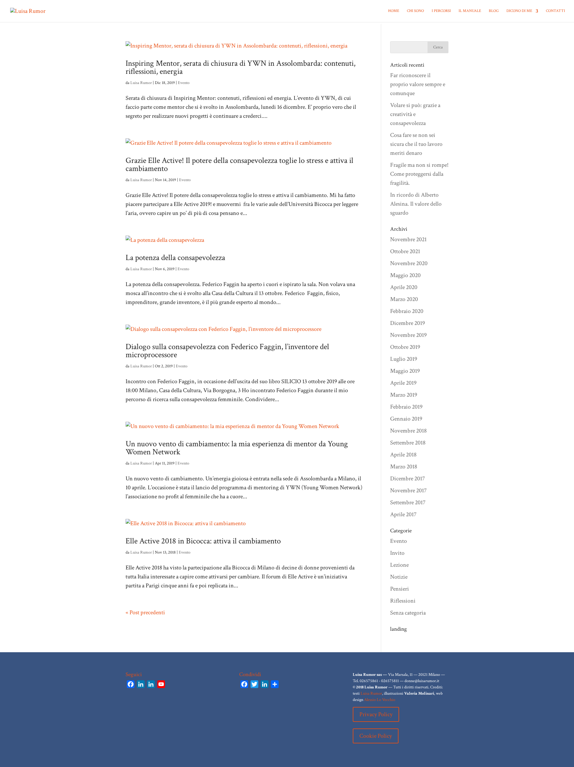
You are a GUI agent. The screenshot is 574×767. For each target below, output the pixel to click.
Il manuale (470, 11)
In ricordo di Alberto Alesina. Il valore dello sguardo (416, 204)
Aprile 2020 (403, 287)
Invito (397, 553)
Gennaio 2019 (406, 419)
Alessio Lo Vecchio (379, 699)
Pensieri (399, 589)
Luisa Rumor (141, 82)
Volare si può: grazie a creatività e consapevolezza (415, 114)
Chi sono (415, 11)
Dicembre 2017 (407, 478)
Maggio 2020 (405, 275)
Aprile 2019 (403, 383)
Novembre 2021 (408, 239)
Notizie (398, 577)
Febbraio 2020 (406, 311)
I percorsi (441, 11)
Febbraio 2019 (406, 407)
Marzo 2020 (404, 299)
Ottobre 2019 (405, 347)
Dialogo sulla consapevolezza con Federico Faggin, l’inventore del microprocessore (227, 350)
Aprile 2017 (403, 514)
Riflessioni (403, 601)
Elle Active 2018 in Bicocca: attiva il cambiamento (203, 541)
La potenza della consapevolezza (175, 257)
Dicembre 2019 (407, 323)
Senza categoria (408, 613)
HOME (393, 11)
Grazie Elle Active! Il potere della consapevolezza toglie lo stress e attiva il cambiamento (239, 164)
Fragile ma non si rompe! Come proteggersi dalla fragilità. (419, 174)
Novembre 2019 (408, 335)
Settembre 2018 (407, 443)
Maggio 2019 (405, 371)
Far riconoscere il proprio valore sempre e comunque (417, 84)
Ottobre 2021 (405, 251)
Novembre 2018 (408, 431)
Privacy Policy (376, 714)
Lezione (399, 565)
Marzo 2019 (403, 395)
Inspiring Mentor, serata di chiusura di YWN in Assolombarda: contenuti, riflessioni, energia (240, 67)
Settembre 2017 (407, 502)
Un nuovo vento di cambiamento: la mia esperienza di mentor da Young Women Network (237, 447)
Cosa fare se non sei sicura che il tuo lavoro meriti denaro (416, 144)
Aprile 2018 (403, 455)
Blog (494, 11)
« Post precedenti (145, 612)
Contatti (555, 11)
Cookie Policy (375, 736)
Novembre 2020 (409, 263)
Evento (184, 82)
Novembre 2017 (408, 490)
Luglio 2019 (403, 359)
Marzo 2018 (403, 466)
